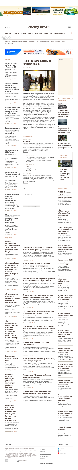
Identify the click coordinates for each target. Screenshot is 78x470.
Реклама (42, 458)
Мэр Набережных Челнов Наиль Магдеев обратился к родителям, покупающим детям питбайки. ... (12, 118)
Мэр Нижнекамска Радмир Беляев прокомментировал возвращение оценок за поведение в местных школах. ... (12, 140)
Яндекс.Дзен (63, 453)
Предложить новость (57, 33)
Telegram (62, 448)
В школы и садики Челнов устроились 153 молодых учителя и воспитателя (12, 175)
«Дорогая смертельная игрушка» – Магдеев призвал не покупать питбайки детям (12, 110)
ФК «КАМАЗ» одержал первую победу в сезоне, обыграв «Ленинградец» (65, 247)
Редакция (42, 451)
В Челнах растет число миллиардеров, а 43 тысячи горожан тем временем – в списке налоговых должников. (12, 425)
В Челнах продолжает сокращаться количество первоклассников (12, 197)
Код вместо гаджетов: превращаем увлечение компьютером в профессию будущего (10, 380)
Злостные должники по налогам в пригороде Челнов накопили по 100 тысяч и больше (12, 87)
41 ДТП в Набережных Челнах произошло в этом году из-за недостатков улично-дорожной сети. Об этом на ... (12, 162)
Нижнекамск (55, 42)
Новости (16, 33)
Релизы (64, 42)
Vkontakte (62, 450)
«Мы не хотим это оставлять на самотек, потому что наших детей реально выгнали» (12, 298)
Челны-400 (32, 42)
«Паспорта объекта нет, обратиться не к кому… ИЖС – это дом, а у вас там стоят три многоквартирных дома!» (12, 269)
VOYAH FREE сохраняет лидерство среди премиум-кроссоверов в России (65, 174)
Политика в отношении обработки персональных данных (46, 463)
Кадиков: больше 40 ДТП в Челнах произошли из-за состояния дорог (11, 153)
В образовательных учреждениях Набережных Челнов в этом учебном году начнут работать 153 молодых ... (11, 184)
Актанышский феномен (19, 42)
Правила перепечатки (45, 454)
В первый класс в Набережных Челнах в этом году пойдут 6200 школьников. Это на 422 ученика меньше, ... (12, 205)
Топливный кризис (43, 42)
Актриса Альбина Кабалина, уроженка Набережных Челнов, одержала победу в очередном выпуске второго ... (11, 73)
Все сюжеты (9, 44)
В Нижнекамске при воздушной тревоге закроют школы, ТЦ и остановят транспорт (64, 129)
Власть (30, 33)
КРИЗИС (7, 42)
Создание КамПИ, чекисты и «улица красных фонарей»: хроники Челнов (64, 113)
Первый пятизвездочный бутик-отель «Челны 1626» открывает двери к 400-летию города (12, 246)
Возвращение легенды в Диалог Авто (11, 358)
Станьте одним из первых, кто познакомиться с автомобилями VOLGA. (12, 365)
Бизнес (23, 33)
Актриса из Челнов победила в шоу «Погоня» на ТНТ (11, 65)
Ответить (25, 152)
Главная (8, 33)
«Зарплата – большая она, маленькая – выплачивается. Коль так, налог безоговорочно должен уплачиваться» (11, 412)
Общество (38, 33)
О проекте (42, 449)
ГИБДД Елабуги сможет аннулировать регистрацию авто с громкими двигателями (12, 219)
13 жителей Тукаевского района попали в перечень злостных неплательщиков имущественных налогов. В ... (12, 97)
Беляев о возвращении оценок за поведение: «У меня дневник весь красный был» (12, 131)
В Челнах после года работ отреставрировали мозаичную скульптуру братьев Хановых (65, 146)
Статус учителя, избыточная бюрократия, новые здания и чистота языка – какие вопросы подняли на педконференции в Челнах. (12, 345)
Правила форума (44, 456)
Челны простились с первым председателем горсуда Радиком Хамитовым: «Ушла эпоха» (65, 279)
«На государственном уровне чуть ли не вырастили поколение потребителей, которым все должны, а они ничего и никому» (11, 329)
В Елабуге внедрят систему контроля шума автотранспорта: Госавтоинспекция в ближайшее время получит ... (12, 228)
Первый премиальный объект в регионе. (11, 255)
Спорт (46, 33)
